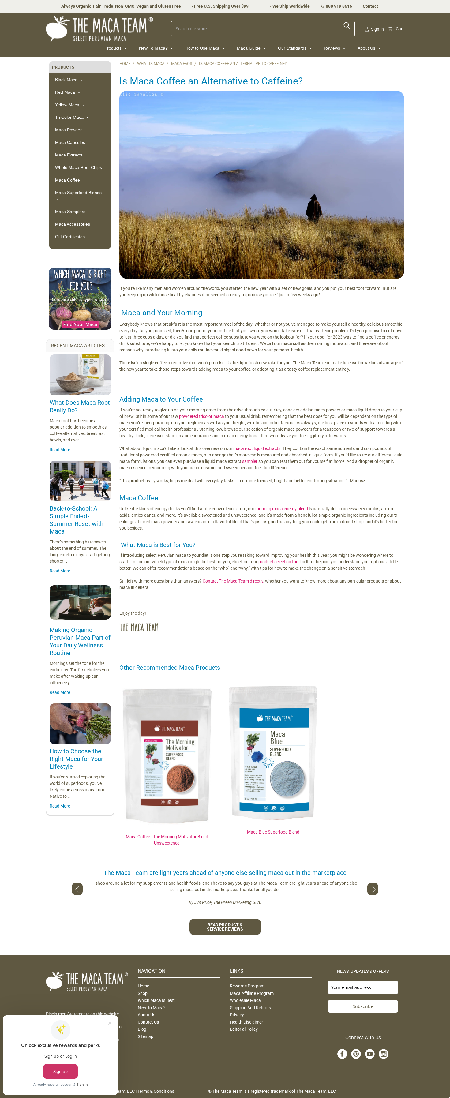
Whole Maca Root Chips (78, 167)
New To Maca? (154, 48)
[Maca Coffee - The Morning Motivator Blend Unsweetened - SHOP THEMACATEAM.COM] (166, 758)
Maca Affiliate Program (252, 993)
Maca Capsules (70, 142)
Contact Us (148, 1022)
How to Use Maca (203, 48)
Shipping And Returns (250, 1007)
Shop (143, 993)
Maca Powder (68, 129)
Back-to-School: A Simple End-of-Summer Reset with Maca (76, 520)
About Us (367, 48)
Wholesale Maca (245, 1000)
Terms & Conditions (155, 1091)
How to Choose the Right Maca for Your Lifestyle (76, 759)
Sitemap (145, 1036)
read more (60, 449)
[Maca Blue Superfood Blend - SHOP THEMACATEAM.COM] (273, 756)
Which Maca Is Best (156, 1000)
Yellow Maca (68, 104)
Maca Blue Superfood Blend (273, 832)
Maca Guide (249, 48)
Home (143, 986)
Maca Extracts (69, 154)
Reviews (332, 48)
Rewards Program (247, 986)
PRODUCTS (63, 67)
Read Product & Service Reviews (225, 926)
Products (113, 48)
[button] (80, 299)
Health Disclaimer (246, 1022)
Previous (77, 889)
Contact (370, 6)
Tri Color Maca (70, 117)
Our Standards (293, 48)
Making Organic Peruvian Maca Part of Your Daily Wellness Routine (80, 641)
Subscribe (363, 1006)
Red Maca (65, 92)
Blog (142, 1029)
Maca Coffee (67, 180)
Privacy (237, 1014)
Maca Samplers (70, 211)
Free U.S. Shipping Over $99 (221, 6)
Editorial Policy (244, 1029)
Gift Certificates (70, 236)
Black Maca (67, 79)
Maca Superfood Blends (78, 192)
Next (372, 889)
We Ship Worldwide (291, 6)
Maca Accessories (72, 224)
